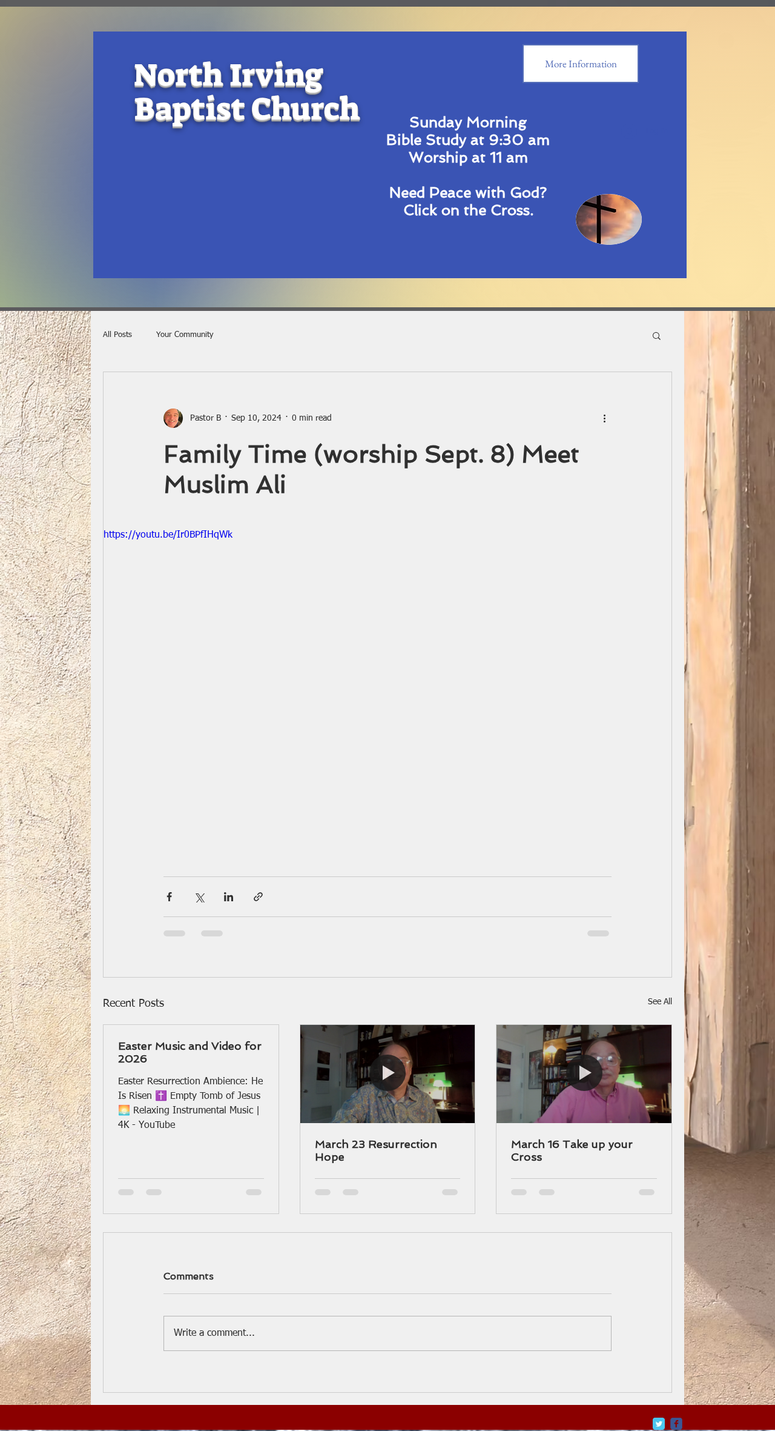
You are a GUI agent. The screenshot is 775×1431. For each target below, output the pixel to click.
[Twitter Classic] (659, 1337)
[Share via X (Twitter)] (199, 896)
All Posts (117, 335)
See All (660, 1002)
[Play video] (387, 688)
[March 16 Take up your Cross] (583, 1074)
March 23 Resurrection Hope (376, 1150)
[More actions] (604, 418)
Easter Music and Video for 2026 (190, 1052)
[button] (656, 335)
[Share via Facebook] (169, 896)
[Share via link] (258, 896)
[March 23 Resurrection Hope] (387, 1074)
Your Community (184, 335)
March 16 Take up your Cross (572, 1150)
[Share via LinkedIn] (228, 896)
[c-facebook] (676, 1337)
